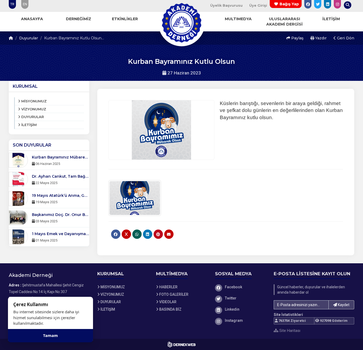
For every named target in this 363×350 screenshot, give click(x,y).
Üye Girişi (258, 5)
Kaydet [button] (343, 305)
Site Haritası (289, 330)
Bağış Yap (289, 4)
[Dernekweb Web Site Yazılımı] (181, 344)
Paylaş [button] (296, 38)
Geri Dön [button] (345, 38)
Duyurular (28, 38)
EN (25, 4)
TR (12, 4)
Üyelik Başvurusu (226, 5)
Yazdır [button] (320, 38)
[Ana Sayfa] (181, 22)
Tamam (50, 335)
